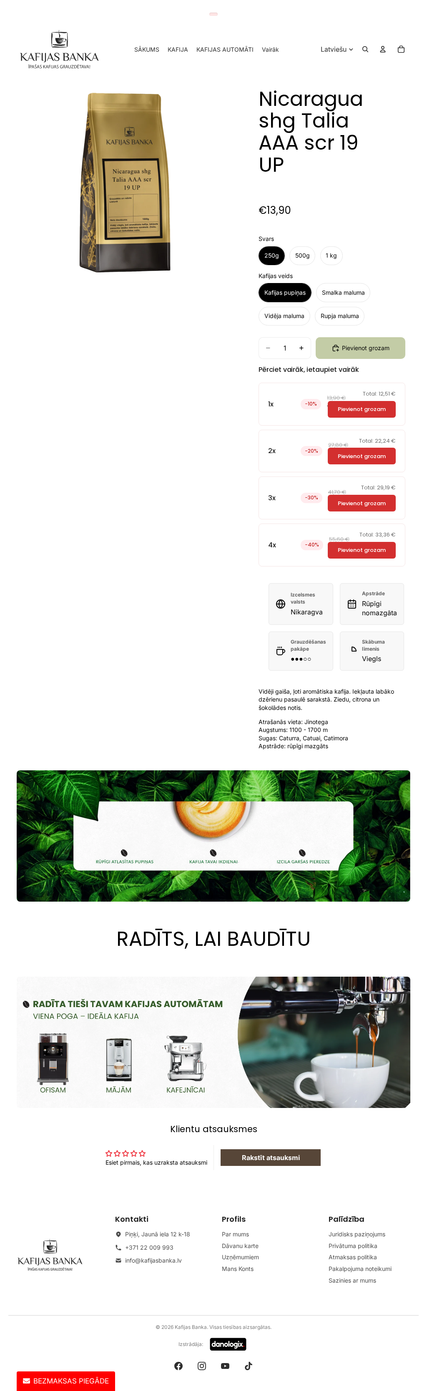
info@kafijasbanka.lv (153, 1260)
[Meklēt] (365, 49)
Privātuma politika (353, 1245)
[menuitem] (270, 49)
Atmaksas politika (353, 1257)
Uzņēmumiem (240, 1257)
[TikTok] (248, 1366)
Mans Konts (238, 1268)
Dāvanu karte (240, 1245)
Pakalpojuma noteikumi (360, 1268)
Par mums (235, 1234)
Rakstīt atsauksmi (271, 1157)
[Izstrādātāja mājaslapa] (228, 1344)
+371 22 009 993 (149, 1247)
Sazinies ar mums (352, 1280)
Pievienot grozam (362, 409)
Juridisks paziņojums (357, 1234)
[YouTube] (225, 1366)
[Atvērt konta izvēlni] (383, 49)
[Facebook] (178, 1366)
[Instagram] (201, 1366)
